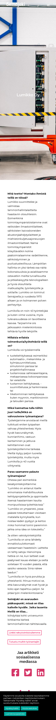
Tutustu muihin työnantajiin (24, 642)
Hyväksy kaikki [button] (12, 708)
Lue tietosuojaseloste (15, 714)
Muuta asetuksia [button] (29, 708)
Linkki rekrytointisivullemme (24, 632)
